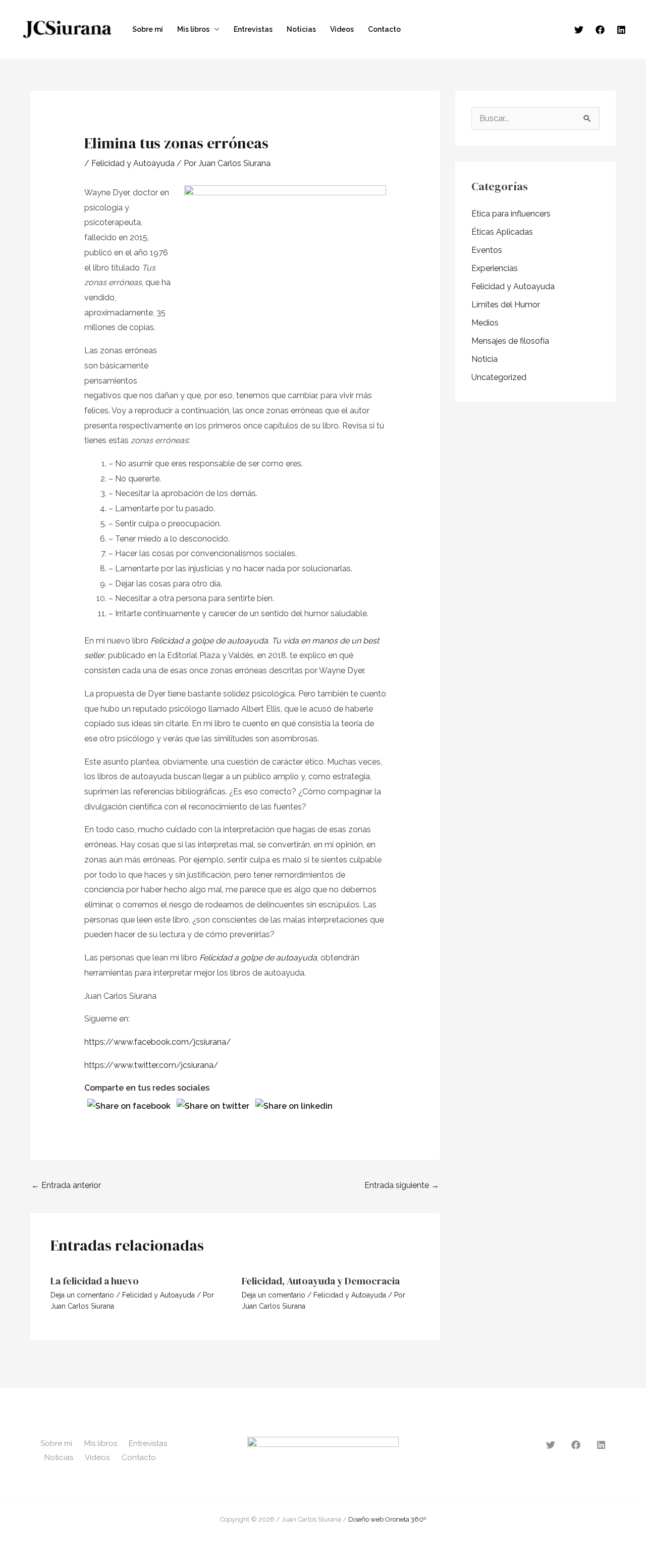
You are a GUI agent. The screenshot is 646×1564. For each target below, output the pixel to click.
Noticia (484, 359)
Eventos (486, 250)
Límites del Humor (505, 304)
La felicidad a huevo (94, 1281)
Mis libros (193, 29)
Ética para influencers (511, 214)
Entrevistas (253, 29)
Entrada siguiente (401, 1185)
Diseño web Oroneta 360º (387, 1519)
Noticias (301, 29)
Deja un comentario (82, 1295)
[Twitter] (578, 29)
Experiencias (494, 268)
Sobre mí (147, 29)
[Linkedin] (621, 29)
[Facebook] (600, 29)
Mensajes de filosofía (510, 341)
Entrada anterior (66, 1185)
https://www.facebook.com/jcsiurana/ (157, 1042)
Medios (485, 323)
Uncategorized (498, 377)
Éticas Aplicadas (502, 232)
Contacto (384, 29)
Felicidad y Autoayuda (133, 163)
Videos (342, 29)
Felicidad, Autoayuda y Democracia (321, 1281)
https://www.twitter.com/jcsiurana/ (151, 1065)
